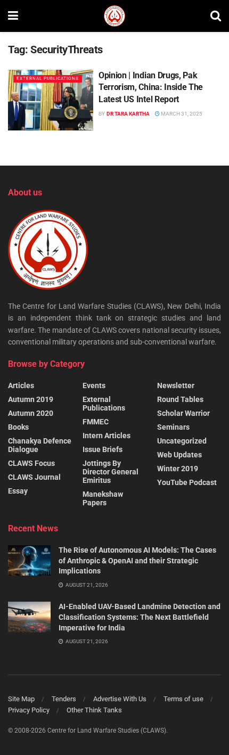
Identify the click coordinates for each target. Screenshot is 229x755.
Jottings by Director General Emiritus (110, 472)
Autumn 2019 (30, 399)
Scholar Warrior (183, 413)
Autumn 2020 (30, 413)
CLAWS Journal (34, 477)
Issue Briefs (102, 449)
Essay (18, 491)
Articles (21, 385)
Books (18, 427)
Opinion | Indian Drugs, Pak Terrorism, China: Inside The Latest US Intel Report (151, 87)
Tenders (64, 699)
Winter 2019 (177, 468)
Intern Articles (106, 435)
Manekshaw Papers (103, 498)
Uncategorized (182, 441)
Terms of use (183, 699)
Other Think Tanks (94, 710)
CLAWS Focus (31, 463)
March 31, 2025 (181, 114)
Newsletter (175, 385)
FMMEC (96, 421)
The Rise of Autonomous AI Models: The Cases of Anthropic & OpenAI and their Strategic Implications (137, 560)
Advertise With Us (119, 699)
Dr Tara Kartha (128, 114)
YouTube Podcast (187, 482)
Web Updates (179, 454)
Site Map (21, 699)
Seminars (173, 427)
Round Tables (180, 399)
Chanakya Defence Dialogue (39, 445)
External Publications (48, 78)
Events (94, 385)
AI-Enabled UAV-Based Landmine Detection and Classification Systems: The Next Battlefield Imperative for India (139, 616)
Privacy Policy (29, 710)
